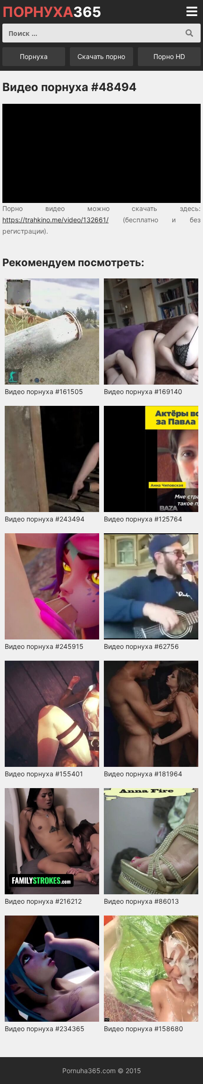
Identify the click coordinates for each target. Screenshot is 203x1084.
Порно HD (169, 56)
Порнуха (34, 56)
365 (51, 12)
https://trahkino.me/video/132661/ (55, 220)
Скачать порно (101, 56)
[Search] (189, 33)
